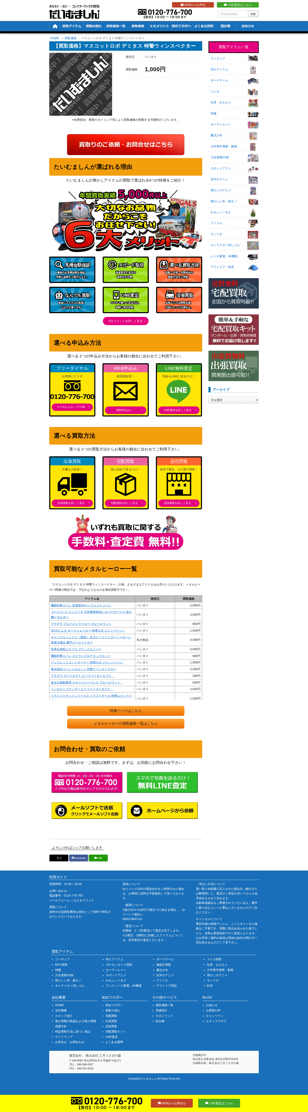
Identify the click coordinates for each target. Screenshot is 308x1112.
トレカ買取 (214, 959)
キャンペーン (215, 1015)
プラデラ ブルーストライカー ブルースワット (81, 623)
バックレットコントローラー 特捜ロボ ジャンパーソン (87, 662)
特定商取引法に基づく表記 (72, 1031)
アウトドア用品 (166, 985)
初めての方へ (114, 1005)
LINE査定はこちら (239, 4)
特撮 (213, 113)
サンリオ (216, 234)
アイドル (216, 223)
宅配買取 (111, 1015)
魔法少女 (216, 135)
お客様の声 (213, 1010)
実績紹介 (161, 1010)
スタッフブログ (216, 1021)
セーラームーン (221, 124)
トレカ (215, 91)
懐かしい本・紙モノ (224, 201)
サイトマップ (64, 1036)
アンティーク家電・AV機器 (124, 985)
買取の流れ (112, 1010)
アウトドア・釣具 (222, 267)
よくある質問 (114, 1042)
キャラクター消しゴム (225, 245)
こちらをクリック (82, 900)
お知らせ (212, 1005)
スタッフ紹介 (64, 1015)
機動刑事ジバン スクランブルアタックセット (80, 656)
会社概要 (61, 1010)
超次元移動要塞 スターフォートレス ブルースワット (87, 682)
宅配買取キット (115, 1031)
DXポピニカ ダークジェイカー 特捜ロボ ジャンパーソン (88, 630)
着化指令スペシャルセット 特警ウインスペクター (83, 669)
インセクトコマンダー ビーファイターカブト (82, 689)
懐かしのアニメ (221, 190)
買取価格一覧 (164, 1005)
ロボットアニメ (221, 168)
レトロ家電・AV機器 (224, 256)
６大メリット (164, 1015)
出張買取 (111, 1021)
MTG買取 (61, 964)
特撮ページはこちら (126, 711)
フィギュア (218, 58)
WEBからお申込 (195, 4)
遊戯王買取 (163, 964)
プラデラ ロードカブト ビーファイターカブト (82, 675)
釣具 (210, 985)
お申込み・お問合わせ (69, 1042)
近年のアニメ (219, 179)
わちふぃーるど (221, 212)
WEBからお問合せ (173, 1103)
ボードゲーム (219, 80)
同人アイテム (219, 69)
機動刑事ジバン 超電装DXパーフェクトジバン (81, 605)
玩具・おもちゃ (221, 102)
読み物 (160, 1021)
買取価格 (70, 38)
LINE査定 (111, 1036)
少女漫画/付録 (220, 157)
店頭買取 (111, 1026)
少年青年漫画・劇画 (224, 146)
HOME (54, 38)
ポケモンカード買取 (119, 964)
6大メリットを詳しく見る (126, 321)
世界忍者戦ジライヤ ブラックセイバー (76, 649)
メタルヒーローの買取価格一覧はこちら (126, 723)
